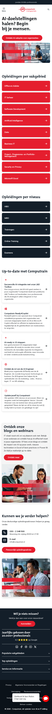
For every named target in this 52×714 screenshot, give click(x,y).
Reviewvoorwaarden (32, 691)
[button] (45, 698)
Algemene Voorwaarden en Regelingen (30, 685)
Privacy (8, 685)
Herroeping (15, 691)
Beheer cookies (26, 704)
